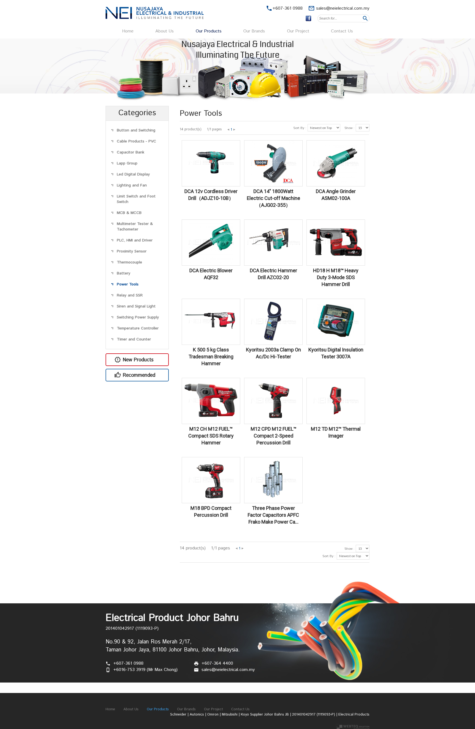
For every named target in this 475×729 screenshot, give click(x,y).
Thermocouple (129, 262)
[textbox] (339, 18)
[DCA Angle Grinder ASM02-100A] (336, 183)
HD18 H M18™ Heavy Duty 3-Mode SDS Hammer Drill (335, 277)
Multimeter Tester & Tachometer (135, 226)
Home (128, 31)
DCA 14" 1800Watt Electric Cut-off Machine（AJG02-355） (273, 198)
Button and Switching (136, 130)
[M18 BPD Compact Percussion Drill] (211, 500)
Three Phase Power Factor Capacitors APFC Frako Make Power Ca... (273, 515)
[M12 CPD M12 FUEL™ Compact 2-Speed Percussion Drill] (273, 421)
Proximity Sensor (132, 251)
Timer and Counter (134, 339)
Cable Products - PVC (136, 141)
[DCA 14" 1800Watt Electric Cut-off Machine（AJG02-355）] (273, 183)
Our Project (298, 31)
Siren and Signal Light (136, 306)
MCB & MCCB (129, 213)
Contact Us (342, 31)
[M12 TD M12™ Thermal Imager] (336, 421)
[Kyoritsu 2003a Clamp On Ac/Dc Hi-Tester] (273, 342)
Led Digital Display (133, 174)
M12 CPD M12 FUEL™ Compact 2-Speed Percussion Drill (273, 435)
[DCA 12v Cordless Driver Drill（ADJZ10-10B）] (211, 183)
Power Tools (128, 284)
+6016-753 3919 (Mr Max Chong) (145, 670)
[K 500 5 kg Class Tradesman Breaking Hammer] (211, 342)
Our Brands (254, 31)
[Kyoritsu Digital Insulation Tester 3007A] (336, 342)
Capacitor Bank (130, 152)
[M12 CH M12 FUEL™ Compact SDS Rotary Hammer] (211, 421)
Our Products (209, 31)
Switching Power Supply (138, 317)
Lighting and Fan (132, 185)
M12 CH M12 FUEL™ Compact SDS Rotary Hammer (211, 435)
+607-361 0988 (128, 663)
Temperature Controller (138, 328)
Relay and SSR (130, 295)
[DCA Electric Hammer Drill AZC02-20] (273, 262)
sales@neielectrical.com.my (342, 8)
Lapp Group (127, 163)
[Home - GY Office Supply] (155, 18)
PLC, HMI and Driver (135, 240)
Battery (123, 273)
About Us (164, 31)
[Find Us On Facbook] (308, 18)
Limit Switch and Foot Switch (136, 199)
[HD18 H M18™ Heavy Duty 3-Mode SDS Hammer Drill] (336, 262)
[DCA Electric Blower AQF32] (211, 262)
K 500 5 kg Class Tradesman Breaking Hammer (211, 356)
